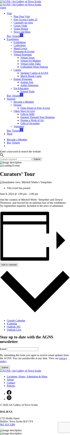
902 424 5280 (7, 424)
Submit (36, 159)
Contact (11, 382)
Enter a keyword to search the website (20, 151)
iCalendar (12, 323)
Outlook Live (14, 329)
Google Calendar (16, 320)
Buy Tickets (13, 36)
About (10, 379)
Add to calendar (9, 264)
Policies (11, 385)
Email (3, 349)
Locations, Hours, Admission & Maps (27, 376)
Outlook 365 (13, 326)
